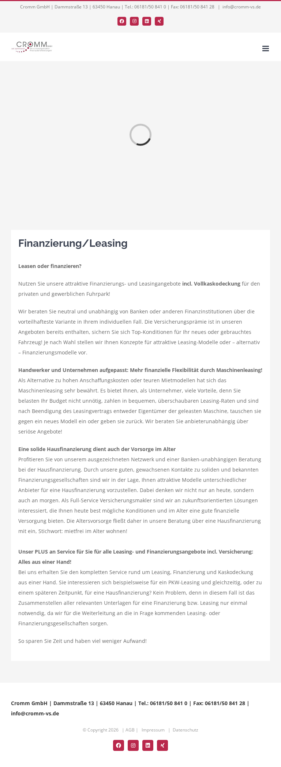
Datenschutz (185, 730)
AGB (130, 730)
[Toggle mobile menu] (266, 48)
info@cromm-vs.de (241, 7)
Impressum (153, 730)
